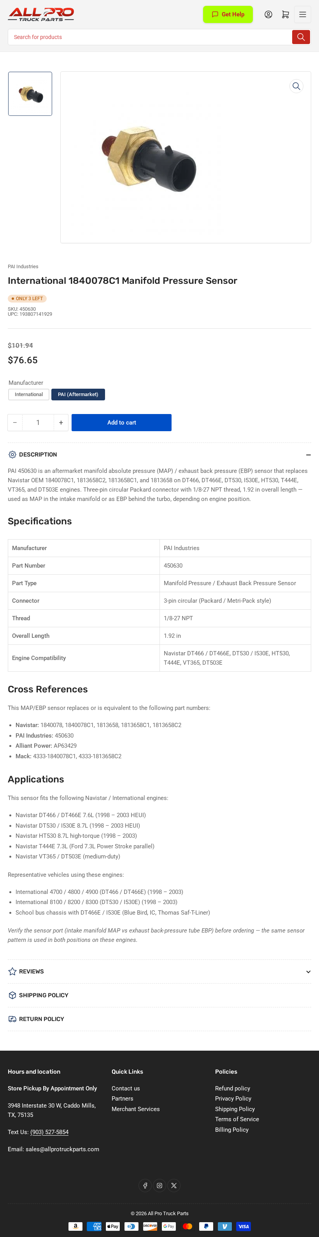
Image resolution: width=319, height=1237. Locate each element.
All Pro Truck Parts (168, 1213)
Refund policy (232, 1088)
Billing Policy (232, 1129)
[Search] (301, 37)
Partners (122, 1098)
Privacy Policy (233, 1098)
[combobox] (159, 37)
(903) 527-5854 (49, 1132)
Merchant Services (136, 1109)
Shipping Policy (235, 1109)
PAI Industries (23, 266)
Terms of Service (237, 1119)
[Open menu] (302, 14)
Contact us (126, 1088)
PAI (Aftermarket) (78, 394)
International (29, 394)
